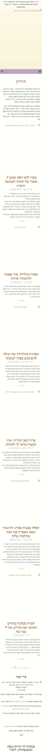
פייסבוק (13, 726)
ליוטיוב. (6, 726)
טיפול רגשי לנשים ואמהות (28, 4)
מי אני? (15, 4)
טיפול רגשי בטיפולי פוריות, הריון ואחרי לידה (19, 2)
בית (37, 2)
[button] (40, 71)
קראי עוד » (21, 221)
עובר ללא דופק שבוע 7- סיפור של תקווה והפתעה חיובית (21, 181)
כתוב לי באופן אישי (19, 701)
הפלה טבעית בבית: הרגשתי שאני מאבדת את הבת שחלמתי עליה (21, 532)
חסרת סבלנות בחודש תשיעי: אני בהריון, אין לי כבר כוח (21, 627)
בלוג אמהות (21, 7)
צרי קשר (8, 4)
